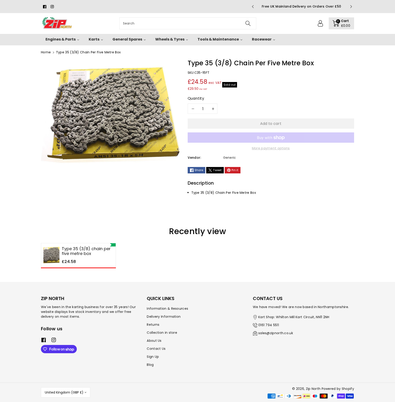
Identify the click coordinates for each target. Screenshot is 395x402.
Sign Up (153, 356)
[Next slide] (351, 7)
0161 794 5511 (268, 325)
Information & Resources (167, 308)
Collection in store (162, 332)
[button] (341, 23)
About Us (154, 340)
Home (46, 52)
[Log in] (320, 23)
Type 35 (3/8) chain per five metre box (86, 251)
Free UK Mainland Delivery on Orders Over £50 (302, 6)
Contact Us (156, 348)
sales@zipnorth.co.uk (275, 333)
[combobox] (188, 23)
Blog (150, 364)
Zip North (313, 388)
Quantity (196, 98)
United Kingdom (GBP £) (64, 392)
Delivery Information (164, 316)
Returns (153, 324)
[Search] (248, 23)
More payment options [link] (271, 148)
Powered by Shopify (338, 388)
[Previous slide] (253, 7)
